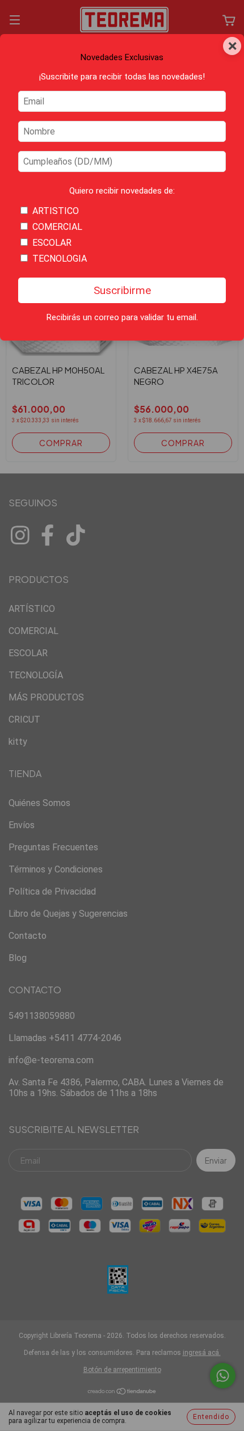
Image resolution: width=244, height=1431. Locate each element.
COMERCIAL (57, 226)
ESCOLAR (51, 242)
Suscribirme (122, 290)
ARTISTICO (55, 210)
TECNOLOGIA (59, 258)
